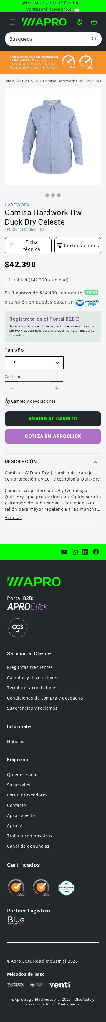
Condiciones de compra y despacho (45, 698)
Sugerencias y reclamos (32, 708)
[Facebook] (96, 552)
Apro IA (15, 825)
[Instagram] (75, 552)
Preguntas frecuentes (30, 667)
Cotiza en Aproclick (53, 436)
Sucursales (18, 785)
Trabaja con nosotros (29, 835)
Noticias (15, 741)
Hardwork (17, 204)
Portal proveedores (27, 795)
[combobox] (53, 39)
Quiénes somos (23, 774)
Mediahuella (68, 1004)
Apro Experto (21, 815)
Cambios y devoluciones (32, 677)
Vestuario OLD (29, 81)
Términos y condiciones (32, 687)
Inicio (9, 80)
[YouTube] (64, 552)
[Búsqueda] (94, 39)
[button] (12, 22)
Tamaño (14, 350)
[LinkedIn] (85, 552)
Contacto (16, 805)
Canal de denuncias (28, 846)
